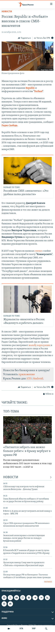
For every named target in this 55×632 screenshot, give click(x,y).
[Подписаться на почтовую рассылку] (10, 604)
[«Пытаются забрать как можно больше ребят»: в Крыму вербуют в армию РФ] (27, 430)
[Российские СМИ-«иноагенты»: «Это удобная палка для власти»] (27, 170)
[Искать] (46, 628)
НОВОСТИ (10, 477)
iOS (28, 378)
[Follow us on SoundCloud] (41, 597)
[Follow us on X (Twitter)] (10, 597)
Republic (30, 88)
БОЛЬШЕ (48, 582)
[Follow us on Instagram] (22, 597)
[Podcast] (4, 604)
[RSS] (47, 597)
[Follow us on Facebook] (4, 597)
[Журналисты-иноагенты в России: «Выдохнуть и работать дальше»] (27, 299)
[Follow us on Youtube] (16, 597)
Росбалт (38, 91)
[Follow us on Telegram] (35, 597)
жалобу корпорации (39, 345)
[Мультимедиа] (9, 628)
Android (38, 378)
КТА (21, 629)
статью (38, 251)
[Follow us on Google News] (28, 597)
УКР (34, 629)
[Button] (24, 38)
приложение (26, 374)
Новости (7, 11)
